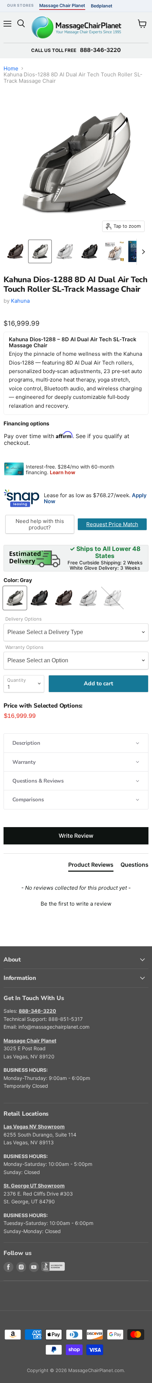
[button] (76, 743)
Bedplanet (101, 5)
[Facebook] (8, 1267)
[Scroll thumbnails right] (142, 252)
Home (11, 68)
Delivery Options (23, 619)
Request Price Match (112, 524)
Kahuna (20, 300)
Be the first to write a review (76, 903)
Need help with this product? (40, 524)
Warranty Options (24, 647)
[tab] (90, 866)
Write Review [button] (76, 835)
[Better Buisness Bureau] (47, 1267)
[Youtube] (34, 1267)
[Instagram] (21, 1267)
